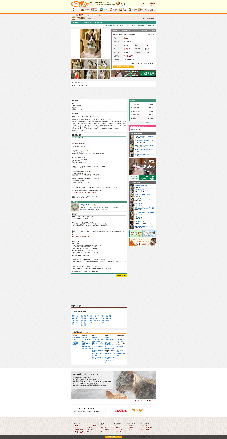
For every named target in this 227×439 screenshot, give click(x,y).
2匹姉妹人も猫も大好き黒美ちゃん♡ (144, 154)
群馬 (73, 324)
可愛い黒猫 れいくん (140, 221)
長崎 (103, 319)
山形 (73, 320)
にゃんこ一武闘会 (91, 426)
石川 (82, 322)
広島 (98, 320)
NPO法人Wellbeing (86, 205)
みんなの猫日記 (79, 429)
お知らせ (131, 429)
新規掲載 (88, 22)
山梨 (82, 319)
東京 (82, 315)
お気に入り (99, 22)
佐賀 (110, 317)
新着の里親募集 (76, 337)
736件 (84, 209)
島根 (91, 320)
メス (146, 45)
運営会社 (131, 426)
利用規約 (107, 337)
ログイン (145, 3)
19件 (106, 209)
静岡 (85, 324)
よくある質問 (120, 341)
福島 (77, 320)
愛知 (128, 56)
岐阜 (125, 56)
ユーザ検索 (90, 429)
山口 (91, 322)
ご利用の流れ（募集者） (97, 339)
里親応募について (86, 346)
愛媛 (110, 315)
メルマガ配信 (145, 429)
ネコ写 (76, 427)
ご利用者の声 (111, 26)
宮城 (73, 319)
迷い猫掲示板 (78, 433)
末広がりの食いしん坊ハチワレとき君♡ (145, 145)
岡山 (95, 320)
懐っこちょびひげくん (139, 203)
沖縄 (103, 322)
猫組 (88, 431)
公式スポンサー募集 (147, 427)
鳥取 (96, 319)
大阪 (98, 315)
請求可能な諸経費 (109, 348)
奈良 (95, 317)
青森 (73, 317)
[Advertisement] (113, 93)
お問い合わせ (118, 431)
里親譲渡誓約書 (109, 343)
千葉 (85, 317)
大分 (110, 319)
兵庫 (91, 317)
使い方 (133, 26)
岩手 (77, 317)
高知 (103, 317)
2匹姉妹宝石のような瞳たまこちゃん (144, 140)
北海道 (74, 315)
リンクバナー (118, 429)
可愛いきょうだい (138, 217)
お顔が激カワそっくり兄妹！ (141, 185)
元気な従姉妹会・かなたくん (141, 190)
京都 (95, 315)
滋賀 (131, 56)
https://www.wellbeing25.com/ (81, 236)
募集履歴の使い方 (96, 341)
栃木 (77, 322)
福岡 (107, 317)
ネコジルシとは (151, 6)
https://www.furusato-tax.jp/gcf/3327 (85, 192)
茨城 (73, 322)
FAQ (116, 426)
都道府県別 (75, 343)
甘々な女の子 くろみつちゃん (142, 199)
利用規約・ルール (123, 26)
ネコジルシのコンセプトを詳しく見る (146, 401)
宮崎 (103, 320)
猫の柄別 (74, 345)
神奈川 (86, 315)
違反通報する (122, 276)
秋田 (77, 319)
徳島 (103, 315)
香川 (107, 315)
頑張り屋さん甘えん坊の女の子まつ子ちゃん (145, 208)
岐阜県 (126, 38)
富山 (85, 320)
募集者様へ (142, 26)
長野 (85, 319)
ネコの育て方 (90, 427)
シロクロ (127, 49)
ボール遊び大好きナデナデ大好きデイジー (146, 149)
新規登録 (152, 3)
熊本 (107, 319)
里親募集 (77, 426)
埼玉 (82, 317)
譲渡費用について (150, 122)
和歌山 (92, 319)
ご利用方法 (118, 427)
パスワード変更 (105, 429)
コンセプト (145, 426)
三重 (85, 326)
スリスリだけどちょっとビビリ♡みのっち (146, 136)
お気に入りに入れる (114, 437)
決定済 (74, 341)
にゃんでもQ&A (79, 431)
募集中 (74, 339)
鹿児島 (107, 320)
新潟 (82, 320)
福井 (85, 322)
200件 (92, 209)
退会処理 (103, 431)
